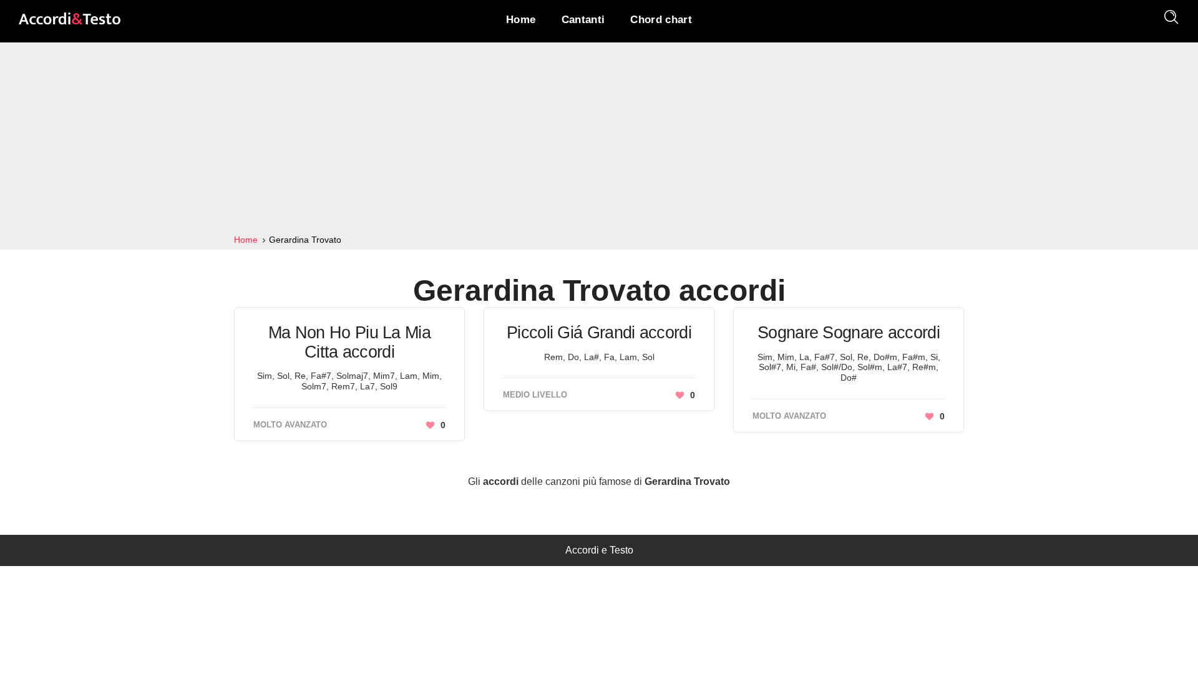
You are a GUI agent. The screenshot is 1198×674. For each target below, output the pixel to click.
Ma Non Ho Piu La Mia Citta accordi (349, 342)
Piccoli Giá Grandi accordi (599, 332)
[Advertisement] (599, 138)
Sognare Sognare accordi (848, 332)
